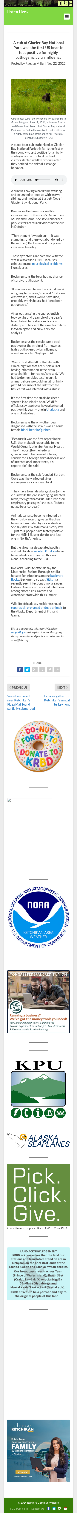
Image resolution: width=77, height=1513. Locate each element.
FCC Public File (19, 1508)
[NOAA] (38, 917)
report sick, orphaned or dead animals (36, 608)
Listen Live (16, 11)
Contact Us (37, 1508)
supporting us (19, 632)
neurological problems (47, 264)
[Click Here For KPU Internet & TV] (38, 1089)
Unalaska (52, 409)
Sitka (49, 579)
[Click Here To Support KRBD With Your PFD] (38, 1195)
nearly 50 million (45, 551)
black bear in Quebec (35, 430)
